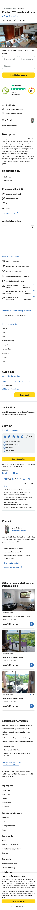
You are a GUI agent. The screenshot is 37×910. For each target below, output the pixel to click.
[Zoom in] (32, 227)
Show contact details (9, 125)
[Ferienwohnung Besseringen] (18, 600)
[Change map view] (5, 228)
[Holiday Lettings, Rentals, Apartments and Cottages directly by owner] (3, 2)
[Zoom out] (32, 230)
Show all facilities (8, 213)
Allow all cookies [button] (18, 901)
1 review (14, 16)
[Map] (18, 238)
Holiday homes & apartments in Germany (17, 725)
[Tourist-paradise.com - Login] (25, 2)
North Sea (6, 790)
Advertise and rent (9, 863)
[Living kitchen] (18, 35)
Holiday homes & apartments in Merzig (16, 738)
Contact (5, 853)
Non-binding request (18, 75)
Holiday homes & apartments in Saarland (16, 729)
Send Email (24, 395)
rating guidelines (18, 466)
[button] (29, 2)
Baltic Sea (6, 794)
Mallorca (5, 798)
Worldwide (6, 802)
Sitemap (5, 807)
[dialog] (18, 891)
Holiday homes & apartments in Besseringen (18, 741)
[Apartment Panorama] (18, 641)
